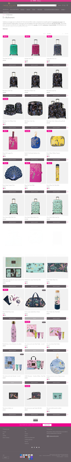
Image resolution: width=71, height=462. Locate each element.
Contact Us (27, 443)
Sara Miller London (54, 454)
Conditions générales (28, 439)
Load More (35, 420)
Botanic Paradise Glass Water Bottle (53, 311)
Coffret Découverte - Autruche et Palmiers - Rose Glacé (35, 376)
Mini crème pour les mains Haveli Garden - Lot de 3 (35, 344)
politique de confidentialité (30, 437)
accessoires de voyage (57, 22)
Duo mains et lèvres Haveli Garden (53, 344)
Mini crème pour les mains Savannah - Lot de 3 (12, 376)
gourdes (35, 25)
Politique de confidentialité (47, 455)
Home (4, 14)
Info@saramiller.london (54, 436)
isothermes (45, 25)
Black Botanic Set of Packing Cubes (9, 121)
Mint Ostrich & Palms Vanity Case (31, 248)
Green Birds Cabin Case (7, 58)
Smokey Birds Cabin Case (51, 58)
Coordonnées (66, 456)
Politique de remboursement (56, 455)
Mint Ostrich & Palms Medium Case (31, 217)
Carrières (4, 435)
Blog (3, 433)
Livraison (26, 433)
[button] (35, 1)
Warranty (26, 441)
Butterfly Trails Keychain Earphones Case (32, 153)
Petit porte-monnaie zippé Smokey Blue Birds (33, 408)
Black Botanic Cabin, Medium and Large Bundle (56, 121)
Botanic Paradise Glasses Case (52, 279)
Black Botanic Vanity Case (29, 121)
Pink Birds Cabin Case (29, 58)
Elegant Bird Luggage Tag (7, 153)
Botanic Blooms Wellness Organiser (53, 153)
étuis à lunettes (52, 25)
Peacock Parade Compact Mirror (9, 185)
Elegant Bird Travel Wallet (29, 185)
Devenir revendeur (6, 437)
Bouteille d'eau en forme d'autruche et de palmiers (12, 344)
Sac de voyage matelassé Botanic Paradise (32, 311)
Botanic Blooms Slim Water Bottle (53, 185)
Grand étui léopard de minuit (52, 248)
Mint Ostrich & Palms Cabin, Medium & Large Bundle (13, 248)
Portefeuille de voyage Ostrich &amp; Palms (33, 279)
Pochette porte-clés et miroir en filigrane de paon (56, 376)
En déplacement (9, 14)
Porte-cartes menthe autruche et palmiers (54, 408)
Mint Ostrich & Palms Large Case (53, 217)
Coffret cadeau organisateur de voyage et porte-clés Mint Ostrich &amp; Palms (13, 280)
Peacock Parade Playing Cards (8, 311)
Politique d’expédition (60, 456)
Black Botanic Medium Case (30, 90)
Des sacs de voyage (56, 23)
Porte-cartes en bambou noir (8, 408)
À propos (4, 431)
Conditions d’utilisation (64, 455)
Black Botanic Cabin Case (7, 90)
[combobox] (36, 5)
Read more (5, 28)
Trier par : (44, 33)
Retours (26, 435)
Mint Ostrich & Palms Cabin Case (9, 217)
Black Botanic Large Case (51, 90)
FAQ (25, 431)
